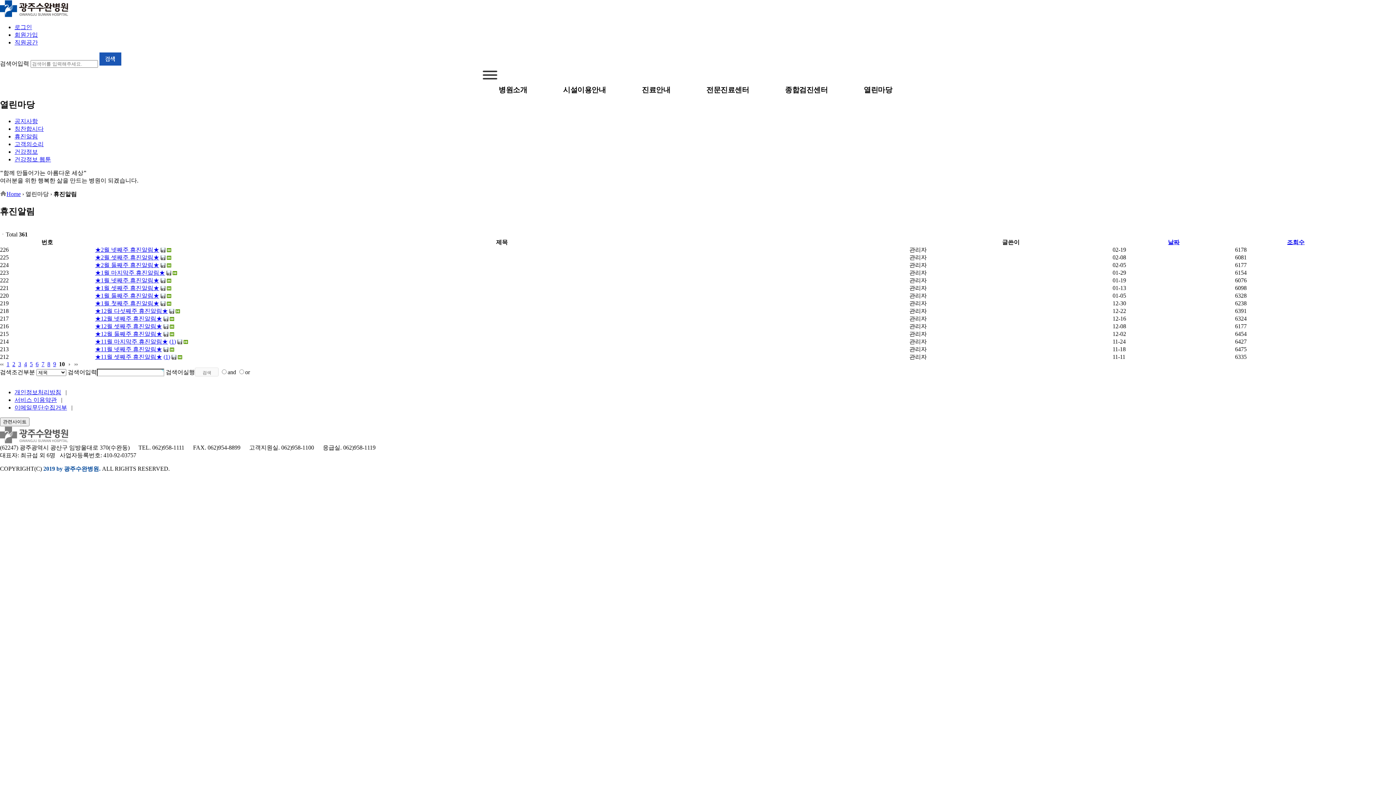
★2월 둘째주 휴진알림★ (127, 265)
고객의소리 (29, 144)
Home (14, 194)
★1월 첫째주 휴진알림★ (127, 303)
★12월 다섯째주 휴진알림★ (131, 311)
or (247, 372)
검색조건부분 (17, 372)
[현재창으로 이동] (34, 16)
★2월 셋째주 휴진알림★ (127, 257)
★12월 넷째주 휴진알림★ (128, 319)
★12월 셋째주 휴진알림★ (128, 326)
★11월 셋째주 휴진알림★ (128, 357)
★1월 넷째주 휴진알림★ (127, 280)
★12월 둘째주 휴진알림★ (128, 334)
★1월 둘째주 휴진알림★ (127, 296)
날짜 (1174, 242)
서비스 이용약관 (36, 400)
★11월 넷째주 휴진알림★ (128, 349)
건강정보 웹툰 (33, 159)
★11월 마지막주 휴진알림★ (131, 341)
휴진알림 (26, 136)
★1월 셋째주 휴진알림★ (127, 288)
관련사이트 (15, 421)
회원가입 (26, 35)
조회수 (1296, 242)
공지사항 (26, 121)
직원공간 (26, 42)
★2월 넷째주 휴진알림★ (127, 250)
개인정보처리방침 (38, 392)
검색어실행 (180, 372)
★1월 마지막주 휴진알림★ (130, 273)
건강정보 (26, 152)
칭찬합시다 (29, 129)
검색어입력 (14, 63)
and (232, 372)
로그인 (23, 27)
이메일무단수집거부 (41, 407)
